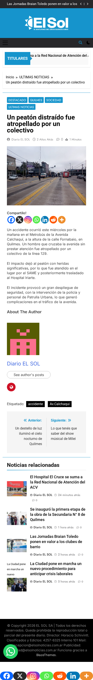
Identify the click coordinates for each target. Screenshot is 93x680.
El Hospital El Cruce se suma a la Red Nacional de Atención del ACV (57, 482)
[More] (62, 220)
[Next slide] (87, 4)
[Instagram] (28, 220)
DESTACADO (17, 100)
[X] (19, 220)
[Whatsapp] (36, 220)
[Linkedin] (45, 220)
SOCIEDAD (53, 100)
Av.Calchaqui (60, 404)
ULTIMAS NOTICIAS (21, 107)
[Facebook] (11, 220)
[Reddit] (53, 220)
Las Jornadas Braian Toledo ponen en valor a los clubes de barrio (42, 4)
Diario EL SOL (20, 139)
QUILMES (36, 100)
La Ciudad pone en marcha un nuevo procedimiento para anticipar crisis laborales (56, 569)
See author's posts (29, 375)
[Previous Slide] (81, 4)
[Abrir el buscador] (80, 42)
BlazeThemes (46, 655)
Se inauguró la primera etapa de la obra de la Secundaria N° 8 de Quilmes (57, 514)
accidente (35, 404)
